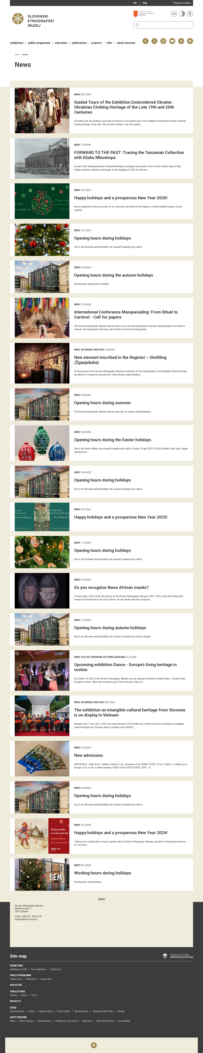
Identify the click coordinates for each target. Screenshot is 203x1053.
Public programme (20, 975)
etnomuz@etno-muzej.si (26, 919)
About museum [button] (126, 43)
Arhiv (101, 899)
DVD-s (34, 995)
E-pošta (190, 39)
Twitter (154, 39)
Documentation (17, 1011)
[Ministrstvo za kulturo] (178, 956)
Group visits (46, 979)
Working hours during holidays (102, 873)
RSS (180, 39)
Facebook (145, 39)
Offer (13, 1007)
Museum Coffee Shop (103, 1011)
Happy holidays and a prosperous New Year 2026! (120, 197)
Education (16, 985)
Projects (15, 1001)
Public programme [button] (39, 43)
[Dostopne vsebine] (190, 14)
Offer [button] (109, 43)
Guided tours (16, 979)
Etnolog (13, 995)
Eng (145, 2)
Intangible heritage (92, 349)
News (77, 94)
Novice (25, 55)
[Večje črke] (174, 14)
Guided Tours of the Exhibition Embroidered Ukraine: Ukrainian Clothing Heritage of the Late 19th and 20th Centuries (124, 107)
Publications (17, 991)
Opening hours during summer (102, 402)
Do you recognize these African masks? (111, 587)
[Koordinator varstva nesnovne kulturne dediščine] (152, 14)
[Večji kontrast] (182, 14)
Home (17, 55)
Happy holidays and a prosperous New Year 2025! (120, 517)
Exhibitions (16, 965)
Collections (87, 1021)
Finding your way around (66, 1021)
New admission (88, 755)
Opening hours (44, 1021)
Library (31, 1011)
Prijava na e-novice (182, 2)
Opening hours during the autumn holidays (113, 275)
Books (24, 995)
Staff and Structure (105, 1021)
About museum (18, 1017)
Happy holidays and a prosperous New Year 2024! (120, 832)
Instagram (163, 39)
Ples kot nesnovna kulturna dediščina (103, 657)
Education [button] (61, 43)
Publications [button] (79, 43)
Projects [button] (97, 43)
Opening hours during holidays (102, 238)
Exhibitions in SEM (18, 969)
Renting (120, 1011)
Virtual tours (55, 969)
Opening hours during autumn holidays (110, 627)
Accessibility (124, 1021)
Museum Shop (45, 1011)
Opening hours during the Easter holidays (112, 439)
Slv (135, 2)
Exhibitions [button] (17, 43)
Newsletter (20, 924)
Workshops (31, 979)
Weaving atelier (81, 1011)
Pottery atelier (63, 1011)
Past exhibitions (38, 969)
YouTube (172, 39)
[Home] (34, 28)
